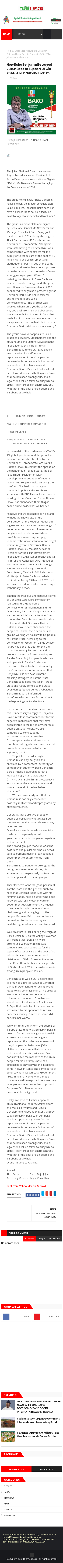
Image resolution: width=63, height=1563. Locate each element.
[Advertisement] (31, 1357)
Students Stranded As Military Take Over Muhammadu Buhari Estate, (38, 1434)
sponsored (9, 1515)
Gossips (8, 1486)
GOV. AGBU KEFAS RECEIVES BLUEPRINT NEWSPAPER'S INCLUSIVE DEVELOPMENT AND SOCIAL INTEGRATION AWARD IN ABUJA (39, 1406)
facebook (54, 1238)
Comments (46, 1469)
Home (10, 50)
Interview (9, 1498)
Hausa (7, 1492)
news (6, 1503)
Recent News (16, 1469)
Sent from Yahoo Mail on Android (26, 1186)
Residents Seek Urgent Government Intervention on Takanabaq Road (38, 1420)
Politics (8, 1509)
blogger (29, 1238)
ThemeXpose (30, 1558)
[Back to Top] (32, 1555)
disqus (42, 1238)
